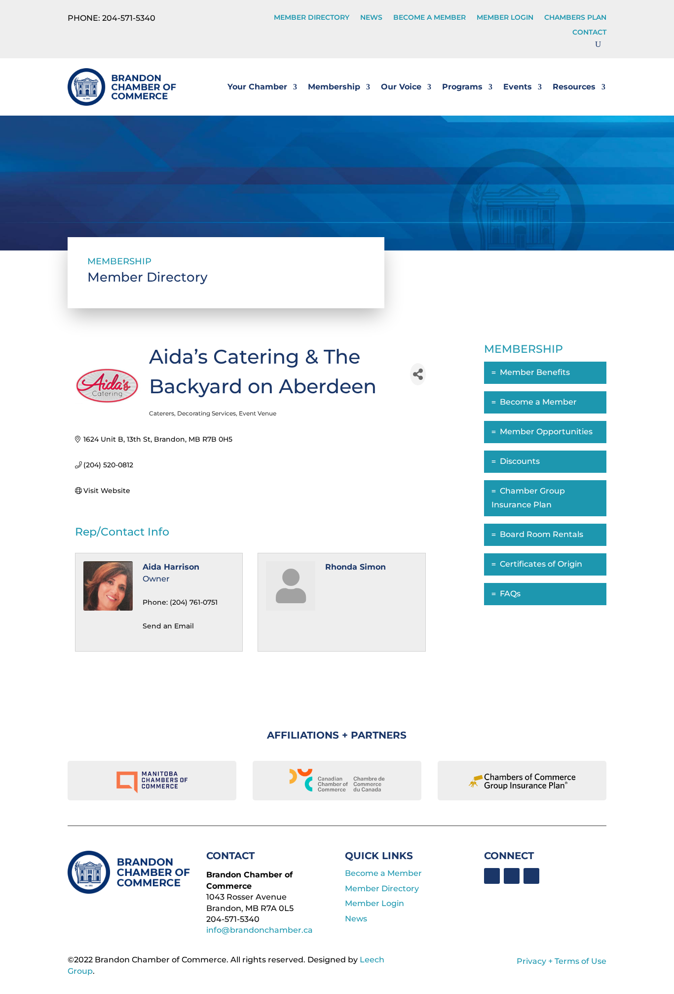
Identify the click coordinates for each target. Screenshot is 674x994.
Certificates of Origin (541, 564)
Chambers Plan (575, 18)
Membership (334, 86)
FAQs (510, 593)
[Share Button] (418, 374)
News (371, 18)
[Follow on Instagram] (531, 876)
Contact (589, 33)
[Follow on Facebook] (492, 876)
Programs (462, 86)
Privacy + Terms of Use (561, 961)
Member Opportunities (546, 431)
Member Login (505, 18)
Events (517, 86)
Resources (574, 86)
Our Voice (401, 86)
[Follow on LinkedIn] (512, 876)
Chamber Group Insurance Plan (528, 498)
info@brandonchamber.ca (259, 930)
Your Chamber (257, 86)
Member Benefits (535, 372)
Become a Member (429, 18)
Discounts (520, 461)
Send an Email (168, 625)
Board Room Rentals (541, 534)
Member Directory (311, 18)
